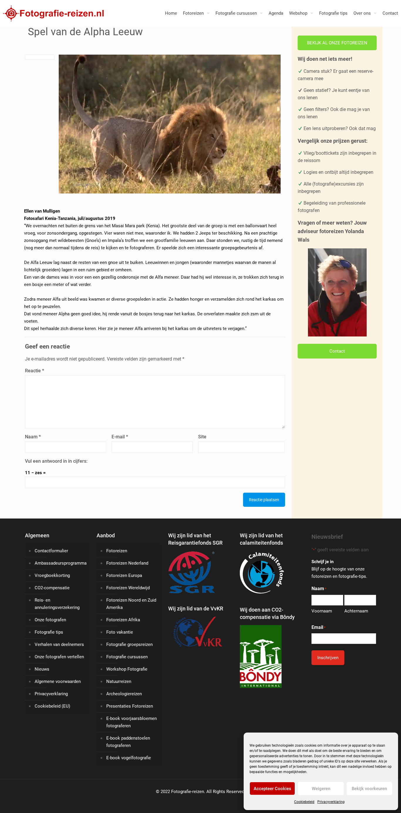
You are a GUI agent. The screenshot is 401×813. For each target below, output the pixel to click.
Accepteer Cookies (272, 788)
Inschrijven (327, 657)
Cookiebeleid (304, 802)
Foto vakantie (119, 632)
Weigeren (321, 788)
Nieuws (42, 669)
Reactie (34, 370)
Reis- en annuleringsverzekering (57, 603)
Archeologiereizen (124, 693)
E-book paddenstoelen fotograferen (128, 741)
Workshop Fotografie (126, 669)
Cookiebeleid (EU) (52, 706)
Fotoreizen (116, 550)
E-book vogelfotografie (128, 757)
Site (202, 437)
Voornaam (321, 611)
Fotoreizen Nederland (127, 563)
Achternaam (356, 611)
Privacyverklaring (331, 802)
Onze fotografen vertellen (59, 656)
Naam (33, 437)
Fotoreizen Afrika (123, 619)
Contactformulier (51, 550)
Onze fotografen (50, 619)
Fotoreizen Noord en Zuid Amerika (131, 603)
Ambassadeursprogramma (61, 563)
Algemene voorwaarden (58, 681)
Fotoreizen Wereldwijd (128, 587)
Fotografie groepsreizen (129, 644)
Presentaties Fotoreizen (129, 706)
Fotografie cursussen (127, 656)
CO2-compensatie (52, 587)
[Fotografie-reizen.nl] (52, 13)
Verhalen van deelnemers (59, 644)
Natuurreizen (118, 681)
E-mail (120, 437)
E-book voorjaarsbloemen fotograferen (131, 722)
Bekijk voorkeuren (369, 788)
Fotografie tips (49, 632)
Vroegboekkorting (52, 575)
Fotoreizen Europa (124, 575)
